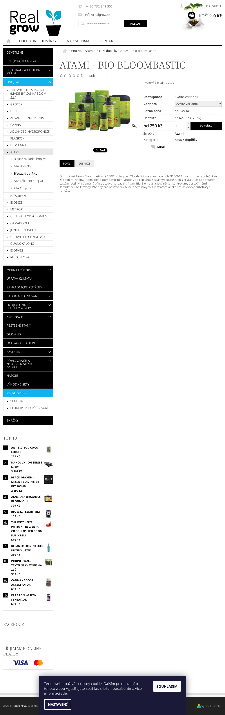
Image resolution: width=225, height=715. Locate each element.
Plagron (17, 138)
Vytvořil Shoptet (211, 706)
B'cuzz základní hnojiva (30, 159)
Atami (14, 152)
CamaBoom (19, 223)
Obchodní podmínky (37, 41)
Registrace (214, 6)
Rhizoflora (19, 257)
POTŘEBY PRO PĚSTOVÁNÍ (29, 408)
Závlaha (13, 352)
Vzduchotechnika (21, 61)
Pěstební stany (19, 325)
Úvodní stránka (8, 41)
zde (64, 693)
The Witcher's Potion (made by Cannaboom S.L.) (28, 94)
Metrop (16, 209)
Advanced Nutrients (27, 118)
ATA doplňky (22, 166)
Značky (12, 420)
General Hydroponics (28, 216)
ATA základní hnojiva (28, 181)
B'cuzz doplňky (25, 173)
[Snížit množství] (189, 128)
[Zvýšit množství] (189, 124)
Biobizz (16, 202)
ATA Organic (23, 188)
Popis (67, 163)
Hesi (13, 111)
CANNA (15, 125)
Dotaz (161, 147)
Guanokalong (22, 243)
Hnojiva (13, 82)
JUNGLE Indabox (23, 230)
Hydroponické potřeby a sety (19, 306)
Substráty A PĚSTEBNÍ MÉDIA (24, 71)
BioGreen (18, 196)
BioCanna (18, 145)
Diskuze (84, 163)
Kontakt (107, 41)
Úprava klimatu (19, 278)
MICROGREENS (18, 393)
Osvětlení (15, 52)
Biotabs (16, 250)
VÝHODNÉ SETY (18, 384)
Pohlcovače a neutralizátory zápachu (19, 363)
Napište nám (78, 41)
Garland (14, 334)
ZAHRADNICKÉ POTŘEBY (24, 287)
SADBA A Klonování (22, 296)
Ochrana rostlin (21, 343)
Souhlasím (167, 686)
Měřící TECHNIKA (20, 270)
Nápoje (12, 375)
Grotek (16, 104)
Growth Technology (27, 237)
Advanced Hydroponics (30, 131)
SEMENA (16, 401)
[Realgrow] (42, 22)
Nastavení (57, 704)
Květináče (15, 317)
